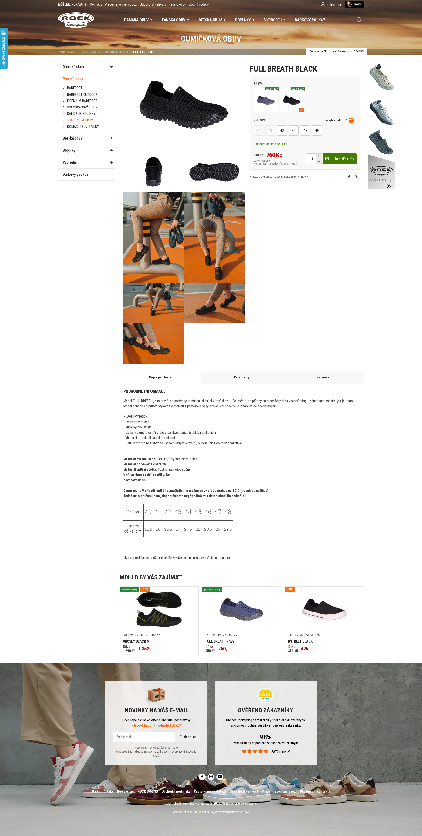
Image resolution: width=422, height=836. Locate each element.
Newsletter (125, 791)
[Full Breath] (381, 123)
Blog (191, 4)
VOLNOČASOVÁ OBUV (82, 107)
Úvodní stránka (66, 52)
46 (317, 131)
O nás (96, 791)
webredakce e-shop (236, 812)
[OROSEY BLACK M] (159, 610)
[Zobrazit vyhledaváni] (359, 20)
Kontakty (96, 4)
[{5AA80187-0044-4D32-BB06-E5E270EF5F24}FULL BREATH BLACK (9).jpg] (214, 303)
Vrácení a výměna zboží (121, 4)
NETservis (190, 812)
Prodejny (203, 4)
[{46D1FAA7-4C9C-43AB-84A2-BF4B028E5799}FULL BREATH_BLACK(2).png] (153, 171)
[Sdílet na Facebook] (348, 176)
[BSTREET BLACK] (324, 610)
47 (158, 635)
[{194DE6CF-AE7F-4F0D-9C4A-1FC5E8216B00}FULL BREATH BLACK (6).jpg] (153, 237)
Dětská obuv (73, 138)
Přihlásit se (187, 737)
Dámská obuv (73, 66)
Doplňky (69, 150)
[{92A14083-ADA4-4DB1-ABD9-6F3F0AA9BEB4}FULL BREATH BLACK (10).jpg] (153, 343)
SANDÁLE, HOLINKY (81, 114)
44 (293, 131)
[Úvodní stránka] (76, 20)
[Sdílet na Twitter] (356, 176)
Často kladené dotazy (210, 791)
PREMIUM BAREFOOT (82, 101)
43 (282, 131)
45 (305, 131)
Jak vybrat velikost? (335, 120)
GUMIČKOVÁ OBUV (113, 52)
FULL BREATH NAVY (220, 641)
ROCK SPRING (148, 791)
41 (258, 131)
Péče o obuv (177, 4)
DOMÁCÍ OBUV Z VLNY (83, 127)
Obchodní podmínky (176, 791)
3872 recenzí (280, 752)
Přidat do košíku (336, 159)
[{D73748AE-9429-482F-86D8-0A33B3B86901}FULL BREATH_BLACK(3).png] (214, 171)
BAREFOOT (74, 88)
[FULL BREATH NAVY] (241, 610)
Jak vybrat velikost (153, 4)
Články (108, 791)
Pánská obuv (89, 52)
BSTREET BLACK (300, 641)
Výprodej (70, 162)
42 (270, 131)
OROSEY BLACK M (136, 641)
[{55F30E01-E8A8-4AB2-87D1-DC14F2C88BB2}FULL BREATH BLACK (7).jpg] (214, 237)
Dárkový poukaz (76, 174)
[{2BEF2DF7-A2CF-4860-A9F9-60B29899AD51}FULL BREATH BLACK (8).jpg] (153, 303)
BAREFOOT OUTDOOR (82, 94)
